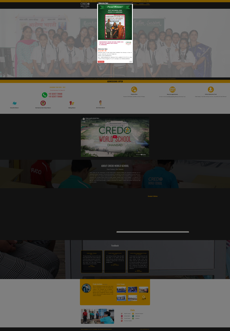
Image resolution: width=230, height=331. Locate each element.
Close (131, 61)
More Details (101, 61)
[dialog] (115, 165)
